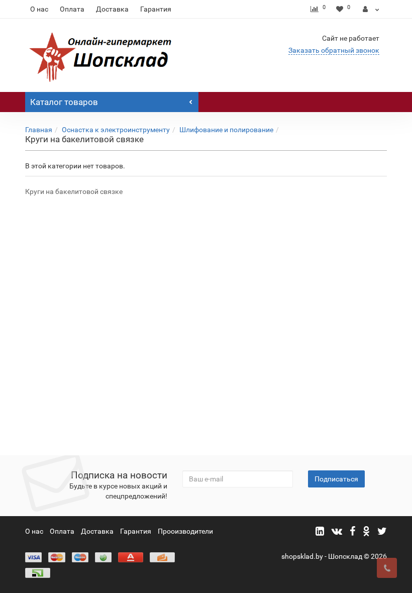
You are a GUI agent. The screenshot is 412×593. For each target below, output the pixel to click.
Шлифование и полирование (226, 130)
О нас (39, 9)
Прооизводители (185, 531)
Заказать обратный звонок (333, 50)
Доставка (112, 9)
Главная (38, 130)
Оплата (72, 9)
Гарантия (155, 9)
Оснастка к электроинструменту (116, 130)
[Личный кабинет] (371, 9)
